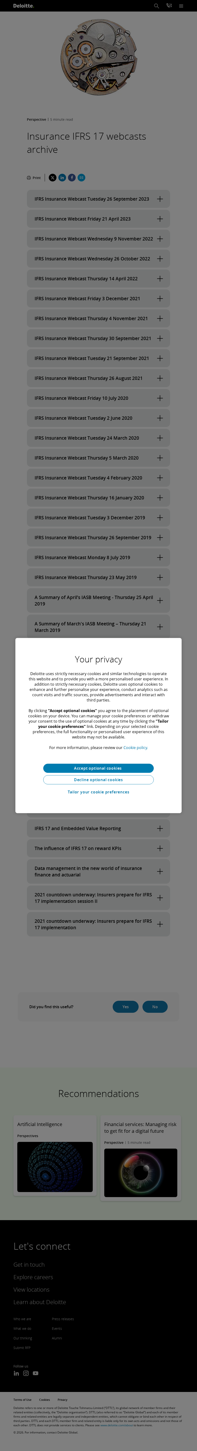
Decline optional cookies (98, 779)
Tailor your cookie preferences (98, 792)
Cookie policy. (135, 747)
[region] (98, 725)
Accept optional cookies (98, 768)
